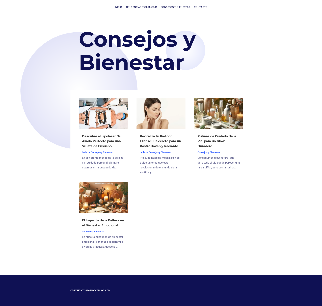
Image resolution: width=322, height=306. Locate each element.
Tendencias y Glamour (141, 7)
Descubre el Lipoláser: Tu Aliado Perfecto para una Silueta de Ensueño (101, 141)
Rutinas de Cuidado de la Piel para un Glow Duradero (217, 141)
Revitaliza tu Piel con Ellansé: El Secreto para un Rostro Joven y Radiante (160, 141)
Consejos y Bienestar (175, 7)
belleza (86, 152)
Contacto (200, 7)
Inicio (118, 7)
